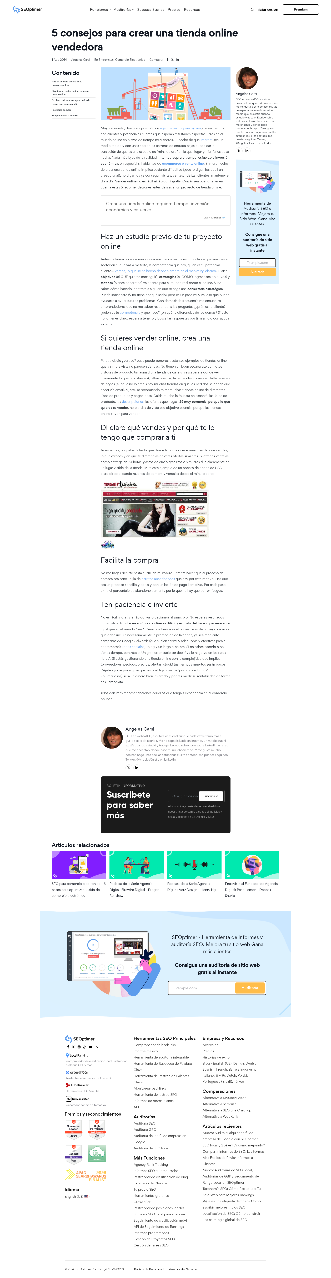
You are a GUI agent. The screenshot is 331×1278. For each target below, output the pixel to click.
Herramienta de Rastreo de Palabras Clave (161, 1079)
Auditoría (257, 272)
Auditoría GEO (145, 1129)
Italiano (208, 1075)
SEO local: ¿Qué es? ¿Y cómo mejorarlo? (234, 1145)
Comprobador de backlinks (155, 1045)
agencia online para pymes (180, 128)
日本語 (220, 1075)
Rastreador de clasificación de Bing (161, 1177)
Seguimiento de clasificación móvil (161, 1220)
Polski (242, 1075)
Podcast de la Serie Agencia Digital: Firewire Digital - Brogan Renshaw (134, 889)
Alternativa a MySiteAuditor (224, 1098)
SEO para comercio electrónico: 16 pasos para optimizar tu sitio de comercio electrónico (79, 889)
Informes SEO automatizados (156, 1171)
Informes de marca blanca (154, 1101)
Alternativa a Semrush (219, 1104)
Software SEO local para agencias (159, 1214)
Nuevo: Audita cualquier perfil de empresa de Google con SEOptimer (230, 1136)
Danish (238, 1063)
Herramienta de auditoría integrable (161, 1057)
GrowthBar (142, 1202)
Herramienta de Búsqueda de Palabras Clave (163, 1066)
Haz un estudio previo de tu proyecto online (67, 83)
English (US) (222, 1063)
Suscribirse (210, 796)
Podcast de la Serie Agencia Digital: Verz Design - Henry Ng (191, 886)
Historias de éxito (216, 1057)
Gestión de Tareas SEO (151, 1245)
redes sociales (133, 647)
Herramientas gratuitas (151, 1195)
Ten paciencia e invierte (65, 115)
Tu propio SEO (145, 1189)
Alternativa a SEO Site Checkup (227, 1110)
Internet (206, 140)
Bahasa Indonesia (242, 1069)
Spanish (208, 1069)
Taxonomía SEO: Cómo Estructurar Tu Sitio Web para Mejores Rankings (232, 1191)
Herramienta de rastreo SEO (155, 1094)
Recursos (192, 9)
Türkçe (239, 1081)
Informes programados (151, 1233)
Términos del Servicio (182, 1269)
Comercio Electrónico (130, 60)
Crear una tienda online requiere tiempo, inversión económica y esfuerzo (157, 207)
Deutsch (251, 1063)
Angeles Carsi (80, 60)
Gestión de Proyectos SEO (154, 1239)
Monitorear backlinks (150, 1088)
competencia (130, 312)
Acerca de (210, 1045)
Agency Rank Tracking (151, 1164)
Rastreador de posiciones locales (159, 1208)
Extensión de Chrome (150, 1183)
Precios (174, 9)
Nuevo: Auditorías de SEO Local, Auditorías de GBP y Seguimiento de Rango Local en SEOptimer (231, 1176)
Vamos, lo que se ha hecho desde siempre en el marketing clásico (165, 271)
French (221, 1069)
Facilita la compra (61, 109)
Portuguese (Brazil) (217, 1081)
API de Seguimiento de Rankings (159, 1226)
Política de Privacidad (149, 1269)
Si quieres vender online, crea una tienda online (70, 92)
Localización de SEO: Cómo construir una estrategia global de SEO (231, 1216)
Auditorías (122, 9)
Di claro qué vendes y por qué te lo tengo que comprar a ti (71, 102)
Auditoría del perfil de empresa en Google (160, 1139)
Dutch (231, 1075)
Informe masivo (146, 1051)
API (136, 1107)
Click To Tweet (212, 218)
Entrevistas (106, 60)
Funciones (99, 9)
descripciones (133, 401)
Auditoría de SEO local (151, 1148)
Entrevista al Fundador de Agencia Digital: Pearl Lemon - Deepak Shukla (251, 889)
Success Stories (150, 9)
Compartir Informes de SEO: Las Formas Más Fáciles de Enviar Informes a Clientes (233, 1157)
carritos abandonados (159, 579)
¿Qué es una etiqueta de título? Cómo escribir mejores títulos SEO (232, 1204)
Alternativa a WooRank (220, 1116)
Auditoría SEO (145, 1123)
